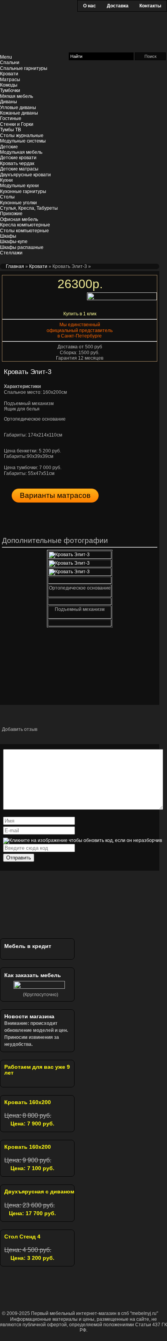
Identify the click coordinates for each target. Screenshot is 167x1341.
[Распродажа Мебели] (48, 913)
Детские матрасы (19, 169)
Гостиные (10, 118)
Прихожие (11, 213)
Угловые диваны (18, 107)
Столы (7, 197)
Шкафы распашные (21, 247)
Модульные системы (23, 141)
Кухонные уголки (18, 202)
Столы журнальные (21, 135)
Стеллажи (11, 253)
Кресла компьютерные (25, 225)
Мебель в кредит (27, 946)
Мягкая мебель (16, 96)
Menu (6, 57)
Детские (9, 147)
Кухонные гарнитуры (23, 191)
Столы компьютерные (24, 230)
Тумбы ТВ (10, 129)
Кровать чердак (17, 163)
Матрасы (10, 79)
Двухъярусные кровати (25, 174)
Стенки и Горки (16, 124)
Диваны (8, 101)
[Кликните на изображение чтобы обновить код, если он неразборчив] (82, 840)
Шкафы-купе (14, 241)
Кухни (6, 180)
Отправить (18, 858)
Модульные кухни (19, 185)
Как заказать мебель (32, 975)
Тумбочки (10, 90)
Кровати (9, 74)
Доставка (118, 6)
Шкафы (8, 236)
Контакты (150, 6)
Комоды (8, 85)
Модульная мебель (21, 152)
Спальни (9, 62)
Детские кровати (18, 157)
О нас (89, 6)
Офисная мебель (19, 219)
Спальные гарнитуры (23, 68)
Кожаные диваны (19, 113)
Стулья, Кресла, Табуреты (29, 208)
